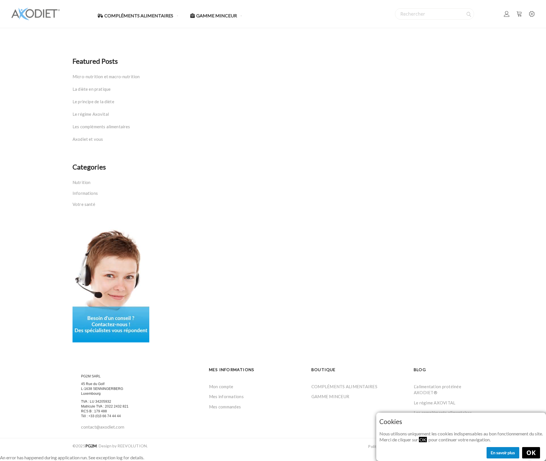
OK (531, 452)
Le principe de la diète (93, 101)
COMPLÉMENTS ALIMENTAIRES (344, 386)
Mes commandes (225, 406)
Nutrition (81, 182)
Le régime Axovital (91, 114)
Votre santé (84, 204)
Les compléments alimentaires (101, 126)
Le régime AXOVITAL (434, 402)
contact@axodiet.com (102, 426)
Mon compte (221, 386)
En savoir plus (503, 452)
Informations (85, 193)
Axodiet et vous (88, 139)
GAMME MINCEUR (330, 396)
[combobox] (434, 14)
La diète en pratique (92, 89)
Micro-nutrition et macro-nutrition (106, 76)
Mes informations (226, 396)
